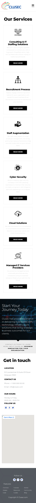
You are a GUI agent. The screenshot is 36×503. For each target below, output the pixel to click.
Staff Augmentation (18, 133)
